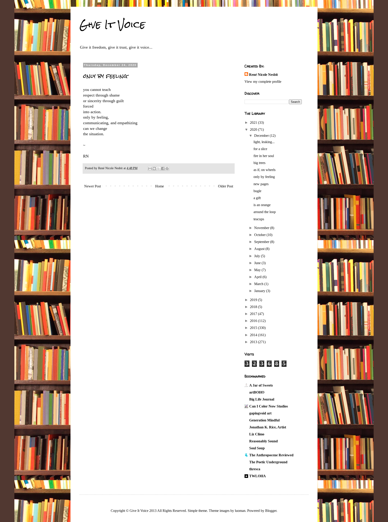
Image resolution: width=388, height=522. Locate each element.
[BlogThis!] (154, 168)
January (260, 291)
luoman (240, 511)
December (262, 135)
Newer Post (92, 186)
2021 (254, 122)
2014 (254, 335)
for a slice (260, 149)
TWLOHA (257, 476)
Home (159, 186)
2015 (254, 328)
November (262, 228)
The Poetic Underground (268, 462)
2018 (254, 307)
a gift (257, 198)
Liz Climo (256, 434)
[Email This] (150, 168)
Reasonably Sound (263, 441)
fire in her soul (264, 156)
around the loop (265, 212)
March (259, 284)
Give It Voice (112, 24)
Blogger (270, 511)
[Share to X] (158, 168)
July (257, 256)
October (260, 235)
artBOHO (256, 392)
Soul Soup (257, 448)
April (258, 277)
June (258, 263)
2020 (254, 129)
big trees (259, 163)
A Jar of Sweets (261, 385)
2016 (254, 321)
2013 (254, 342)
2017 (254, 314)
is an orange (262, 205)
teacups (259, 219)
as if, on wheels (265, 170)
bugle (257, 191)
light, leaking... (264, 142)
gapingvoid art (260, 413)
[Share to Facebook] (163, 168)
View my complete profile (263, 81)
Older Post (225, 186)
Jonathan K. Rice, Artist (267, 427)
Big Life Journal (261, 399)
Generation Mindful (264, 420)
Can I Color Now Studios (268, 406)
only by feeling (264, 177)
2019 (254, 300)
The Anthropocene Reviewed (271, 455)
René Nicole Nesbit (263, 74)
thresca (254, 469)
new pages (261, 184)
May (258, 270)
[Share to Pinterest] (167, 168)
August (259, 249)
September (262, 242)
